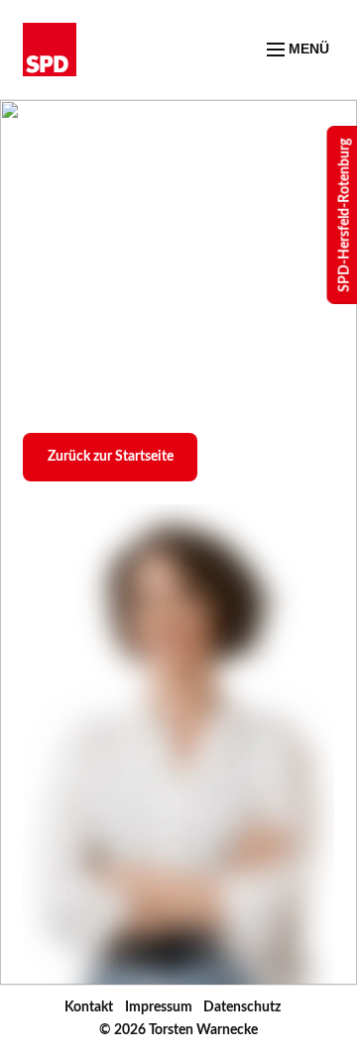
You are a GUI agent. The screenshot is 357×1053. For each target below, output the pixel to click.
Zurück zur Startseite (111, 457)
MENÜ (307, 48)
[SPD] (49, 49)
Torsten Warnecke (203, 1030)
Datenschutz (242, 1007)
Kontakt (88, 1007)
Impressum (158, 1007)
